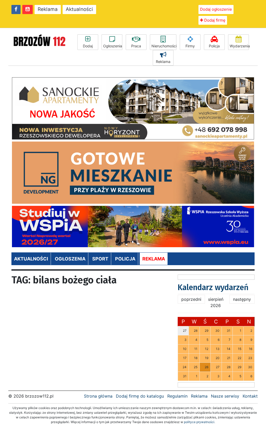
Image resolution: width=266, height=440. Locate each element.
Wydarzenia (239, 46)
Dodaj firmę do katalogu (140, 396)
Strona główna (98, 396)
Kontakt (250, 396)
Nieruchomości (163, 46)
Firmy (190, 46)
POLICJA (125, 259)
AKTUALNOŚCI (31, 259)
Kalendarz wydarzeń (213, 287)
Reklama (48, 9)
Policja (214, 46)
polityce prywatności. (199, 422)
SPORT (100, 259)
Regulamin (177, 396)
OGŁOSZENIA (70, 259)
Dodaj (88, 46)
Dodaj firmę (214, 20)
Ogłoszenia (112, 46)
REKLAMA (153, 259)
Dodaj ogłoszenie (216, 9)
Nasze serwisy (225, 396)
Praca (136, 46)
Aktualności (79, 9)
